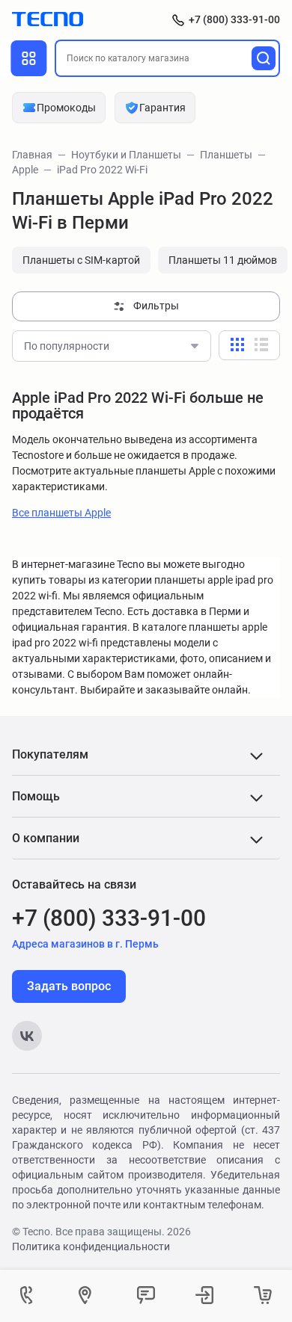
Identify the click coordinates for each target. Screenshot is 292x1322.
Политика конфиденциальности (91, 1246)
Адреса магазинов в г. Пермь (85, 944)
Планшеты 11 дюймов (222, 260)
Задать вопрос (69, 986)
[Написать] (146, 1296)
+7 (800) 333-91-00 (234, 19)
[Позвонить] (29, 1296)
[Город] (87, 1296)
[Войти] (204, 1296)
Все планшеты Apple (61, 513)
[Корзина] (263, 1296)
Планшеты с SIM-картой (81, 260)
